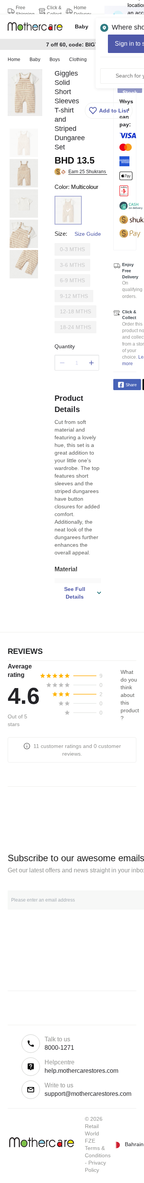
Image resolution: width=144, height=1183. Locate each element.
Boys (55, 59)
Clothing (78, 59)
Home (14, 59)
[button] (108, 111)
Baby (35, 59)
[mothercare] (38, 26)
